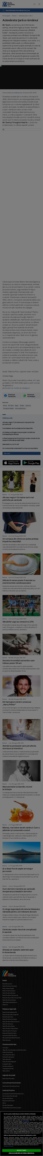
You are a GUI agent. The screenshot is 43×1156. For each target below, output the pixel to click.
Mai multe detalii (26, 1121)
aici (4, 1129)
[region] (21, 1133)
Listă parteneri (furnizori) (8, 1146)
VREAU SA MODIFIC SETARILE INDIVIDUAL (21, 1153)
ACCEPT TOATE (21, 1150)
